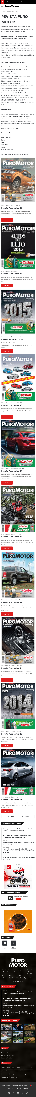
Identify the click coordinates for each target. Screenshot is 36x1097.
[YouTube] (18, 981)
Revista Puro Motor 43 (11, 536)
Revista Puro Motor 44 (11, 471)
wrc (17, 1077)
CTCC (18, 1067)
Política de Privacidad (7, 1058)
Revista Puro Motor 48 (11, 208)
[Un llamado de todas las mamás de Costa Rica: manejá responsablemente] (18, 1027)
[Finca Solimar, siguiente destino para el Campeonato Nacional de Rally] (29, 1040)
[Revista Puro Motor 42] (18, 575)
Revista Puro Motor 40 (11, 734)
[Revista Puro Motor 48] (18, 180)
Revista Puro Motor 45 (11, 405)
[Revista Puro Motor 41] (18, 640)
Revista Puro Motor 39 (11, 799)
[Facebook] (13, 981)
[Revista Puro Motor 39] (18, 772)
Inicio (4, 11)
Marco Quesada (6, 205)
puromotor (28, 1074)
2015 (3, 1067)
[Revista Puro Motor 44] (18, 443)
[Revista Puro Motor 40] (18, 706)
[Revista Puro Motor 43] (18, 509)
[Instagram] (20, 981)
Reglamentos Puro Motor (8, 1055)
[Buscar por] (34, 7)
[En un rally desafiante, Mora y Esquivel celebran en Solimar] (29, 1034)
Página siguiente (26, 816)
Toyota (12, 1077)
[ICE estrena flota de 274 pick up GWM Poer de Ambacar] (18, 1034)
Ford (32, 1067)
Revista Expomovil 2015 (12, 339)
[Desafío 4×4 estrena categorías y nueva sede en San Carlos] (29, 1027)
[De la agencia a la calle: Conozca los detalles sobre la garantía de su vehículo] (6, 1027)
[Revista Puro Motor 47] (18, 246)
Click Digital (25, 1088)
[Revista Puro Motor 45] (18, 377)
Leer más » (7, 220)
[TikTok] (22, 981)
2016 (8, 1067)
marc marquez (28, 1070)
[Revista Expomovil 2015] (18, 312)
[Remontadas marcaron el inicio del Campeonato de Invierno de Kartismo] (18, 1040)
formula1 (4, 1070)
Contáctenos (4, 1052)
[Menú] (2, 7)
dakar (23, 1067)
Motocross (5, 1074)
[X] (16, 981)
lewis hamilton (18, 1070)
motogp (12, 1074)
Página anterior (10, 816)
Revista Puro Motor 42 (11, 602)
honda (10, 1070)
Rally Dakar (5, 1077)
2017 (13, 1067)
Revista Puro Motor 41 (11, 668)
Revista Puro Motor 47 (11, 273)
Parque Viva (20, 1074)
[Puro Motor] (12, 6)
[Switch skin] (30, 7)
